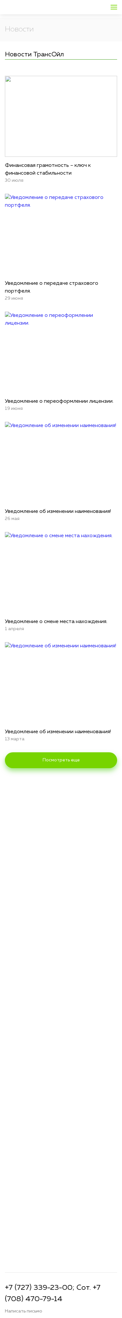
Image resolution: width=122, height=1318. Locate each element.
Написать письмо (23, 1311)
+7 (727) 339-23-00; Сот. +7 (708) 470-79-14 (53, 1293)
